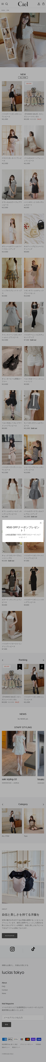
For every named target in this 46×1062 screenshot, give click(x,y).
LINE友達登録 (11, 535)
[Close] (40, 522)
